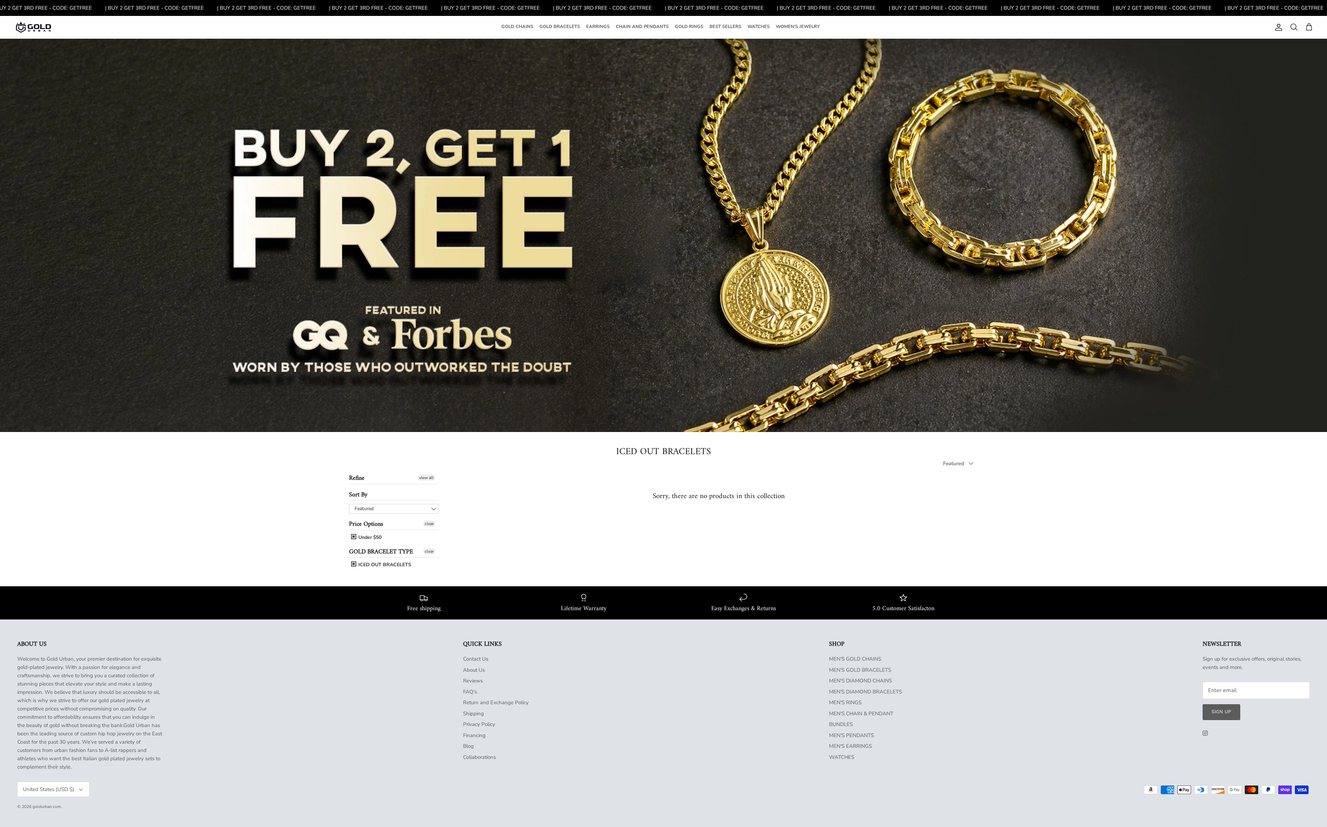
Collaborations (479, 757)
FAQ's (470, 691)
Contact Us (475, 658)
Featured (364, 508)
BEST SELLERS (725, 27)
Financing (474, 735)
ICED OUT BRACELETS (384, 565)
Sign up (1221, 712)
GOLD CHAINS (517, 27)
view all (426, 477)
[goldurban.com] (33, 27)
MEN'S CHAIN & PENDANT (861, 713)
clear (429, 523)
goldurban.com (46, 806)
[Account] (1277, 27)
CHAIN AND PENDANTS (642, 27)
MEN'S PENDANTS (851, 735)
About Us (474, 670)
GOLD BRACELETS (559, 27)
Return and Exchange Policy (496, 702)
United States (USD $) (48, 789)
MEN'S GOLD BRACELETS (860, 670)
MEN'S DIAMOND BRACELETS (865, 691)
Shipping (473, 713)
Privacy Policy (479, 724)
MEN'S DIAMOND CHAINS (860, 680)
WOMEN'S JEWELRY (798, 27)
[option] (663, 235)
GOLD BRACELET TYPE (381, 551)
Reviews (473, 680)
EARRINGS (598, 27)
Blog (468, 746)
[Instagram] (1205, 733)
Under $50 (369, 537)
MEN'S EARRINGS (850, 746)
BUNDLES (841, 724)
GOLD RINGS (689, 27)
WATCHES (758, 27)
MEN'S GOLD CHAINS (855, 658)
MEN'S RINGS (845, 702)
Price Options (366, 524)
